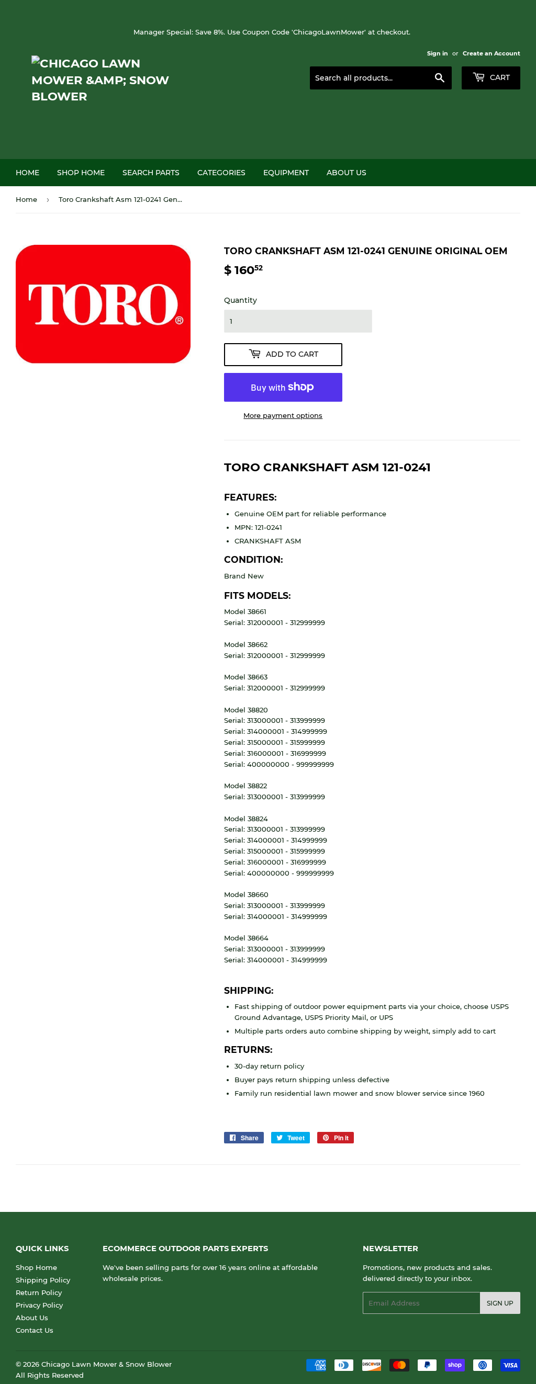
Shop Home (81, 172)
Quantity (240, 300)
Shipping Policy (43, 1280)
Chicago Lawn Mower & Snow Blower (106, 1364)
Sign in (437, 53)
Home (27, 172)
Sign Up (500, 1303)
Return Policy (39, 1292)
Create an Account (491, 53)
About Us (346, 172)
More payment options (282, 415)
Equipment (286, 172)
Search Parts (151, 172)
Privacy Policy (39, 1305)
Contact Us (34, 1330)
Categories (221, 172)
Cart (499, 77)
